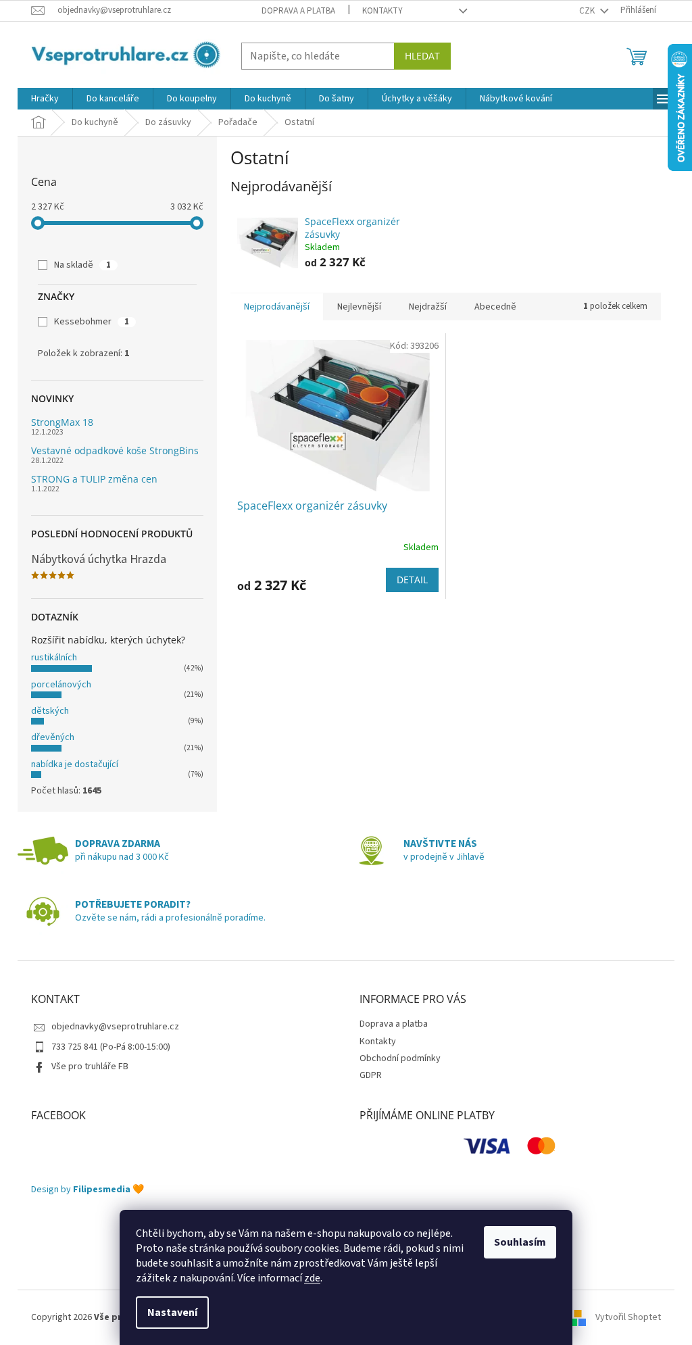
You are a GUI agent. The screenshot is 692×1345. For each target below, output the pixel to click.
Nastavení (172, 1312)
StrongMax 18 (62, 422)
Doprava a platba (298, 11)
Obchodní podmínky (400, 1058)
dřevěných (52, 737)
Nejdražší (428, 307)
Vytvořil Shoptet (628, 1317)
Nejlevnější (359, 307)
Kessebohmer (91, 321)
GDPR (371, 1075)
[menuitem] (45, 98)
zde (312, 1278)
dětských (50, 711)
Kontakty (382, 11)
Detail (412, 579)
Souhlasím (520, 1242)
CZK (588, 11)
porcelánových (61, 684)
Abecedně (495, 307)
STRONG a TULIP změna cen (94, 479)
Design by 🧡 (87, 1189)
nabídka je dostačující (74, 764)
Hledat (422, 55)
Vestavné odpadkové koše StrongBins (115, 450)
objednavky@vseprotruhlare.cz (115, 1026)
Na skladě (82, 265)
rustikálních (54, 657)
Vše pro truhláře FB (89, 1066)
